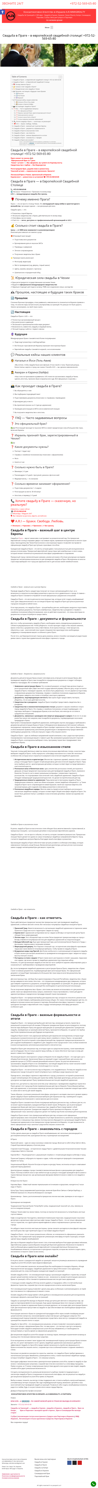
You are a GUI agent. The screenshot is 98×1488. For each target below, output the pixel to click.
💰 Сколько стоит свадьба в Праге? (24, 87)
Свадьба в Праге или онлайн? (24, 140)
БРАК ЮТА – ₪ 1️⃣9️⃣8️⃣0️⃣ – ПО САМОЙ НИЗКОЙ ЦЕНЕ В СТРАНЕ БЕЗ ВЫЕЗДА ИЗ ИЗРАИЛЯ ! (42, 143)
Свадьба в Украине (42, 1471)
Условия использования (10, 1478)
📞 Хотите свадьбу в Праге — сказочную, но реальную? (32, 121)
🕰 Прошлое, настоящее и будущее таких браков (29, 91)
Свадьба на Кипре (41, 1468)
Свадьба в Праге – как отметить (24, 133)
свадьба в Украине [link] (54, 1408)
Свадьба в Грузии (41, 1462)
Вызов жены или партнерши (45, 1459)
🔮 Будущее (19, 98)
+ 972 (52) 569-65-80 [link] (24, 1404)
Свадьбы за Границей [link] (20, 1408)
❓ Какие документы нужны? (24, 115)
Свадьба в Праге (41, 1465)
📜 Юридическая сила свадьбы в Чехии (26, 89)
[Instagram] (74, 1463)
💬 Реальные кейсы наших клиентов (25, 100)
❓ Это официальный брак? (24, 111)
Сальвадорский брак (42, 1473)
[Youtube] (80, 1463)
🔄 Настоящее (20, 95)
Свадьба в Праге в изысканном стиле (26, 131)
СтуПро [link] (13, 1416)
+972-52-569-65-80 (83, 3)
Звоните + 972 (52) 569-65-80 (29, 144)
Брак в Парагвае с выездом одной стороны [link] (37, 1410)
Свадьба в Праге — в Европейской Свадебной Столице (31, 82)
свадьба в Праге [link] (69, 1408)
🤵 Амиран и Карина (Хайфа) (24, 104)
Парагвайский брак (42, 1476)
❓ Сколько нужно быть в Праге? (26, 117)
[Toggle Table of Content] (59, 77)
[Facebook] (69, 1463)
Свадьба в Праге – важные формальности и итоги (30, 135)
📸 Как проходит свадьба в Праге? (24, 106)
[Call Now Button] (93, 1484)
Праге (21, 538)
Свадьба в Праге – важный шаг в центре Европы (30, 126)
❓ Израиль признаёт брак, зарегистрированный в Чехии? (33, 113)
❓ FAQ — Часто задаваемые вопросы (25, 109)
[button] (51, 27)
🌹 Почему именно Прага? (22, 84)
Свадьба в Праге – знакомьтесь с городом (28, 138)
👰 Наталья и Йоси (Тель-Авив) (25, 102)
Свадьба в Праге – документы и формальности (29, 128)
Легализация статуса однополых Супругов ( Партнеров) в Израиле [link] (46, 1419)
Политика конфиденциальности (13, 1476)
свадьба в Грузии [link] (38, 1408)
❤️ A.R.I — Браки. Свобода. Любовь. (26, 124)
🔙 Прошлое (20, 93)
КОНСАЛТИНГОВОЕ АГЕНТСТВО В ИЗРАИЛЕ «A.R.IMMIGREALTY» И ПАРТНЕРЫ (39, 141)
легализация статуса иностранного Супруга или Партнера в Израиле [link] (46, 1416)
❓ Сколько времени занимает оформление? (29, 119)
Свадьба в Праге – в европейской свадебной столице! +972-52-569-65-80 (37, 80)
